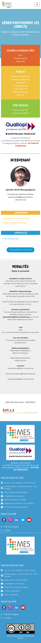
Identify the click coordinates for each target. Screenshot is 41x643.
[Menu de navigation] (37, 4)
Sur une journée (11, 239)
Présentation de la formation (17, 219)
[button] (20, 219)
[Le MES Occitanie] (7, 4)
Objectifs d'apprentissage (15, 223)
